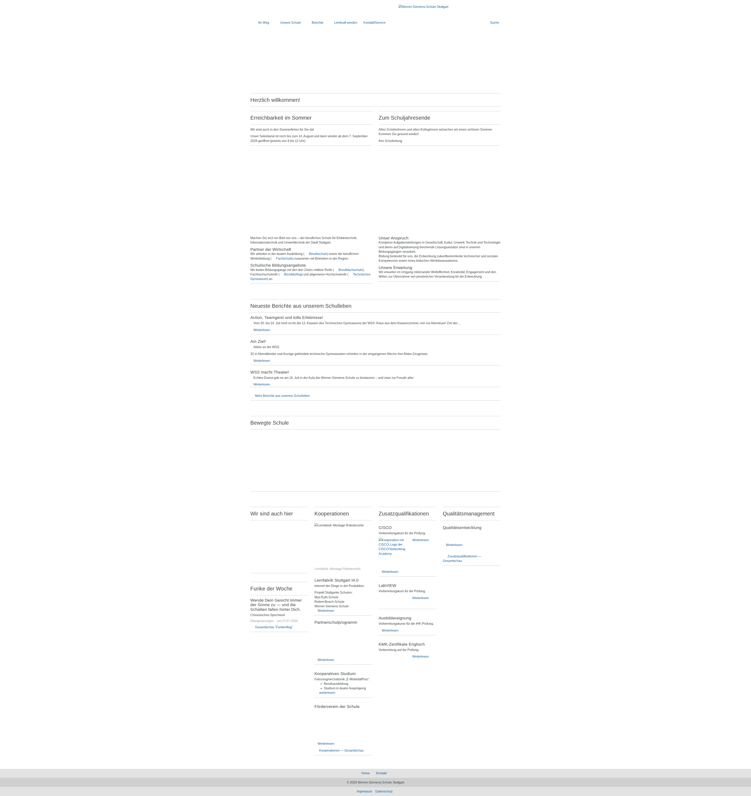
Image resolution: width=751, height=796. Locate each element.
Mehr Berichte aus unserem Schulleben (282, 395)
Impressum (364, 791)
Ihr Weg (263, 22)
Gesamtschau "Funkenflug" (274, 627)
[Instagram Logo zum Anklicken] (279, 543)
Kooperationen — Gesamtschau (341, 750)
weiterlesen (327, 692)
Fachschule (284, 258)
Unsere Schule (290, 22)
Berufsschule (318, 253)
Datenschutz (384, 791)
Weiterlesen (261, 330)
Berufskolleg (293, 274)
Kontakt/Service (374, 22)
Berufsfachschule (351, 270)
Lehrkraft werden (345, 22)
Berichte (317, 22)
